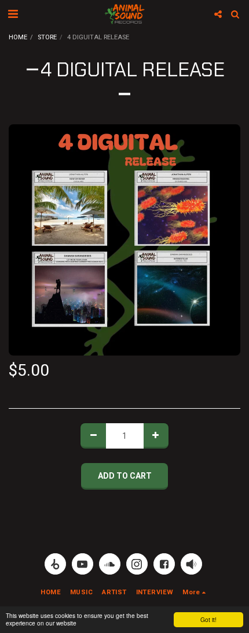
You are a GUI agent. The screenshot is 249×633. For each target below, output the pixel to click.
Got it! (208, 619)
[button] (13, 14)
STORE (47, 37)
